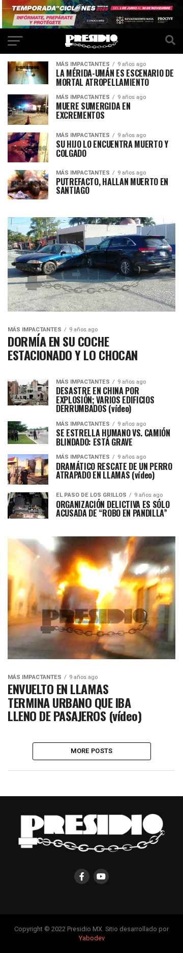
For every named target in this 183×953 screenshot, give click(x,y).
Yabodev (92, 938)
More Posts (92, 751)
